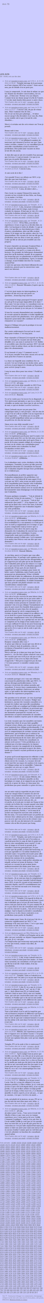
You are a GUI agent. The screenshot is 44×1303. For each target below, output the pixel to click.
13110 (17, 1198)
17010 (7, 1164)
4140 (40, 1265)
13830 (17, 1191)
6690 (19, 1248)
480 (31, 1290)
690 (8, 1290)
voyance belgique (11, 952)
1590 (19, 1284)
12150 (17, 1206)
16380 (33, 1168)
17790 (38, 1155)
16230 (17, 1170)
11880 (22, 1208)
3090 (19, 1273)
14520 (23, 1185)
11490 (7, 1212)
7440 (40, 1242)
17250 (7, 1162)
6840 (40, 1246)
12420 (12, 1204)
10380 (33, 1221)
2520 (14, 1278)
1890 (19, 1282)
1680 (6, 1284)
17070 (38, 1162)
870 (31, 1288)
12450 (7, 1204)
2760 (23, 1275)
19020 (33, 1145)
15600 (2, 1176)
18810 (28, 1147)
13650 (7, 1193)
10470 (17, 1221)
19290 (29, 1143)
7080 (6, 1246)
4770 (36, 1261)
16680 (23, 1166)
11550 (37, 1210)
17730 (7, 1158)
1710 (2, 1284)
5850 (10, 1254)
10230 (17, 1223)
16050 (7, 1172)
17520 (2, 1160)
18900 (12, 1147)
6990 (19, 1246)
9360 (23, 1229)
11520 (2, 1212)
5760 (23, 1254)
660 (11, 1290)
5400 (31, 1256)
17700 (12, 1158)
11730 (7, 1210)
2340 (40, 1278)
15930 (28, 1172)
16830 (38, 1164)
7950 (10, 1240)
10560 (2, 1221)
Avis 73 (5, 4)
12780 (33, 1200)
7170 (36, 1244)
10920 (22, 1216)
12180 (12, 1206)
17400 (23, 1160)
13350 (17, 1195)
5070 (36, 1259)
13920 (2, 1191)
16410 (28, 1168)
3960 (23, 1267)
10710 (17, 1219)
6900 (31, 1246)
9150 (10, 1231)
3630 (27, 1269)
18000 (2, 1155)
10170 (28, 1223)
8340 (40, 1235)
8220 (14, 1238)
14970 (28, 1181)
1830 (27, 1282)
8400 (31, 1235)
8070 (36, 1238)
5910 (2, 1254)
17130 (28, 1162)
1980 (6, 1282)
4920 (14, 1261)
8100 (31, 1238)
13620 (12, 1193)
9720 (14, 1227)
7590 (19, 1242)
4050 (10, 1267)
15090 (7, 1181)
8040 (40, 1238)
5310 (2, 1259)
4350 (10, 1265)
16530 (7, 1168)
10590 (38, 1219)
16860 (33, 1164)
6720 (14, 1248)
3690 (19, 1269)
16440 (23, 1168)
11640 (22, 1210)
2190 (19, 1280)
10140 (33, 1223)
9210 (2, 1231)
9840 (38, 1225)
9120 (14, 1231)
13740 (33, 1191)
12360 (23, 1204)
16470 (17, 1168)
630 (14, 1290)
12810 (28, 1200)
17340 (33, 1160)
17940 (12, 1155)
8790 (19, 1233)
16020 (12, 1172)
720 (4, 1290)
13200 (2, 1198)
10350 (38, 1221)
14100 (12, 1189)
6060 (23, 1252)
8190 (19, 1238)
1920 (14, 1282)
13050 (28, 1198)
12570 (28, 1202)
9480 (6, 1229)
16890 (28, 1164)
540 (24, 1290)
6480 (6, 1250)
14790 (17, 1183)
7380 (6, 1244)
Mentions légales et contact (18, 1300)
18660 (12, 1149)
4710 (2, 1263)
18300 (33, 1151)
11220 (12, 1214)
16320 (2, 1170)
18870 (17, 1147)
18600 (23, 1149)
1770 (36, 1282)
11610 (27, 1210)
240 (14, 1292)
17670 (17, 1158)
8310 (2, 1238)
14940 (33, 1181)
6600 (31, 1248)
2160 (23, 1280)
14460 (33, 1185)
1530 (27, 1284)
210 (17, 1292)
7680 (6, 1242)
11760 (2, 1210)
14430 (38, 1185)
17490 (7, 1160)
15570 (7, 1176)
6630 (27, 1248)
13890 (7, 1191)
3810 (2, 1269)
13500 (33, 1193)
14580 (12, 1185)
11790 (37, 1208)
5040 (40, 1259)
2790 (19, 1275)
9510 (2, 1229)
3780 (6, 1269)
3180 (6, 1273)
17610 (28, 1158)
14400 (2, 1187)
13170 (7, 1198)
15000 (23, 1181)
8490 (19, 1235)
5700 (31, 1254)
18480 (2, 1151)
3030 (27, 1273)
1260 (23, 1286)
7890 (19, 1240)
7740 (40, 1240)
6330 (27, 1250)
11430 (17, 1212)
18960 (2, 1147)
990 (18, 1288)
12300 (33, 1204)
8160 (23, 1238)
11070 (37, 1214)
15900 (33, 1172)
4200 (31, 1265)
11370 (27, 1212)
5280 (6, 1259)
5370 (36, 1256)
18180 (12, 1153)
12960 (2, 1200)
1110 (2, 1288)
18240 (2, 1153)
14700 (33, 1183)
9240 (40, 1229)
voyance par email (18, 104)
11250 (7, 1214)
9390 (19, 1229)
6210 (2, 1252)
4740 (40, 1261)
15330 (7, 1179)
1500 (31, 1284)
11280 (2, 1214)
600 (17, 1290)
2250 (10, 1280)
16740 (12, 1166)
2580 (6, 1278)
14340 (12, 1187)
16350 (38, 1168)
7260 (23, 1244)
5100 (31, 1259)
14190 (38, 1187)
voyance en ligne (32, 104)
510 (27, 1290)
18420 (12, 1151)
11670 (17, 1210)
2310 (2, 1280)
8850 (10, 1233)
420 (37, 1290)
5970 (36, 1252)
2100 (31, 1280)
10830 (38, 1216)
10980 (12, 1216)
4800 (31, 1261)
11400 (22, 1212)
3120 (14, 1273)
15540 (12, 1176)
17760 (2, 1158)
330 (4, 1292)
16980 (12, 1164)
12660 (12, 1202)
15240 (23, 1179)
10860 (33, 1216)
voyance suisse (32, 950)
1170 (35, 1286)
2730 (27, 1275)
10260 (12, 1223)
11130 (27, 1214)
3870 (35, 1267)
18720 (2, 1149)
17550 (38, 1158)
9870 (34, 1225)
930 (24, 1288)
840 (34, 1288)
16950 (17, 1164)
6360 (23, 1250)
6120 (14, 1252)
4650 (10, 1263)
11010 (7, 1216)
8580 (6, 1235)
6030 (27, 1252)
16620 (33, 1166)
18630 (17, 1149)
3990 (19, 1267)
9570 (36, 1227)
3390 (19, 1271)
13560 (23, 1193)
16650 (28, 1166)
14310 (17, 1187)
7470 (36, 1242)
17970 (7, 1155)
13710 (38, 1191)
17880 (23, 1155)
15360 (2, 1179)
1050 (10, 1288)
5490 (19, 1256)
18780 (33, 1147)
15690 (28, 1174)
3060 (23, 1273)
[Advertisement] (19, 23)
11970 (7, 1208)
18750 (38, 1147)
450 (34, 1290)
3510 (2, 1271)
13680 (2, 1193)
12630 (17, 1202)
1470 (36, 1284)
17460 (12, 1160)
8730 (27, 1233)
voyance (30, 102)
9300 (31, 1229)
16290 (7, 1170)
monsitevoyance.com (19, 81)
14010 (28, 1189)
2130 (27, 1280)
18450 (7, 1151)
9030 (27, 1231)
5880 (6, 1254)
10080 (2, 1225)
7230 (27, 1244)
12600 (23, 1202)
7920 (14, 1240)
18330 (28, 1151)
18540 (33, 1149)
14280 (23, 1187)
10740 (12, 1219)
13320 (23, 1195)
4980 (6, 1261)
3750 (10, 1269)
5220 (14, 1259)
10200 (23, 1223)
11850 (27, 1208)
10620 (33, 1219)
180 (21, 1292)
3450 (10, 1271)
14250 (28, 1187)
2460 (23, 1278)
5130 (27, 1259)
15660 (33, 1174)
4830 (27, 1261)
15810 (7, 1174)
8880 (6, 1233)
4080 (6, 1267)
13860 (12, 1191)
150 (24, 1292)
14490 (28, 1185)
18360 (23, 1151)
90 (30, 1292)
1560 (23, 1284)
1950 (10, 1282)
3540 (40, 1269)
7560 (23, 1242)
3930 (27, 1267)
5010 (2, 1261)
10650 (28, 1219)
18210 (7, 1153)
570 (21, 1290)
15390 (38, 1176)
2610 (2, 1278)
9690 (19, 1227)
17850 (28, 1155)
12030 (38, 1206)
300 (8, 1292)
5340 (40, 1256)
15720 (23, 1174)
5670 (36, 1254)
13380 (12, 1195)
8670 (36, 1233)
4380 (6, 1265)
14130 (7, 1189)
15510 (17, 1176)
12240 (2, 1206)
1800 (31, 1282)
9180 (6, 1231)
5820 (14, 1254)
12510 (38, 1202)
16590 (38, 1166)
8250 (10, 1238)
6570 (36, 1248)
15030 (17, 1181)
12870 (17, 1200)
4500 (31, 1263)
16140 (33, 1170)
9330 (27, 1229)
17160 (23, 1162)
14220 (33, 1187)
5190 (19, 1259)
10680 (23, 1219)
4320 (14, 1265)
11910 (17, 1208)
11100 (32, 1214)
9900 (30, 1225)
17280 (2, 1162)
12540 (33, 1202)
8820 (14, 1233)
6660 (23, 1248)
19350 (18, 1143)
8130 (27, 1238)
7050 (10, 1246)
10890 (28, 1216)
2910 (2, 1275)
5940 (40, 1252)
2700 (31, 1275)
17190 (17, 1162)
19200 (2, 1145)
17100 (33, 1162)
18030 (38, 1153)
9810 (2, 1227)
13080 (23, 1198)
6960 (23, 1246)
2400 (31, 1278)
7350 (10, 1244)
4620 (14, 1263)
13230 (38, 1195)
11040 (2, 1216)
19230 (39, 1143)
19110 (17, 1145)
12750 (38, 1200)
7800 (31, 1240)
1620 (14, 1284)
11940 (12, 1208)
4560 (23, 1263)
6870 (35, 1246)
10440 (23, 1221)
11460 (12, 1212)
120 (27, 1292)
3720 (14, 1269)
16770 (7, 1166)
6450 (10, 1250)
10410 (28, 1221)
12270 (38, 1204)
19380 (13, 1143)
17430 (17, 1160)
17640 (23, 1158)
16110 (38, 1170)
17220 (12, 1162)
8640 (40, 1233)
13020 (33, 1198)
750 (1, 1290)
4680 (6, 1263)
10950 (17, 1216)
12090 (28, 1206)
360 (1, 1292)
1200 (31, 1286)
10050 (7, 1225)
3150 (10, 1273)
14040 (23, 1189)
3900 (31, 1267)
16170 (28, 1170)
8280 (6, 1238)
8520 (14, 1235)
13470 (38, 1193)
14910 (38, 1181)
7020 (14, 1246)
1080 (6, 1288)
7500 (31, 1242)
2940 (40, 1273)
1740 (40, 1282)
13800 (23, 1191)
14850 (7, 1183)
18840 (23, 1147)
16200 (23, 1170)
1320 (14, 1286)
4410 (2, 1265)
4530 (27, 1263)
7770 (36, 1240)
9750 (10, 1227)
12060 (33, 1206)
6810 (2, 1248)
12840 (23, 1200)
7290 (19, 1244)
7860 (23, 1240)
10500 (12, 1221)
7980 (6, 1240)
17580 (33, 1158)
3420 (14, 1271)
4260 (23, 1265)
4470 (36, 1263)
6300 (31, 1250)
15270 (17, 1179)
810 (37, 1288)
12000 (2, 1208)
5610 (2, 1256)
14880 (2, 1183)
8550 (10, 1235)
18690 (7, 1149)
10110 (38, 1223)
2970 (36, 1273)
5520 (14, 1256)
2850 (10, 1275)
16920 (23, 1164)
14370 (7, 1187)
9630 (27, 1227)
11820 (32, 1208)
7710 (2, 1242)
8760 (23, 1233)
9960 (21, 1225)
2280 (6, 1280)
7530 (27, 1242)
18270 (38, 1151)
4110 (2, 1267)
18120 (23, 1153)
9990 (17, 1225)
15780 (12, 1174)
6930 (27, 1246)
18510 (38, 1149)
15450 (28, 1176)
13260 (33, 1195)
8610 (2, 1235)
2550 (10, 1278)
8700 (31, 1233)
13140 (12, 1198)
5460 (23, 1256)
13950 (38, 1189)
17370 (28, 1160)
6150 (10, 1252)
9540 (40, 1227)
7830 (27, 1240)
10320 (2, 1223)
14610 (7, 1185)
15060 (12, 1181)
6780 (6, 1248)
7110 (2, 1246)
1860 (23, 1282)
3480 (6, 1271)
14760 (23, 1183)
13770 (28, 1191)
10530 (7, 1221)
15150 (38, 1179)
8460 (23, 1235)
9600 (31, 1227)
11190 (17, 1214)
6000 (31, 1252)
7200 (31, 1244)
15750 (17, 1174)
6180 (6, 1252)
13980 (33, 1189)
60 (33, 1292)
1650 (10, 1284)
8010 (2, 1240)
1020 (14, 1288)
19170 (7, 1145)
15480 (23, 1176)
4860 (23, 1261)
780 (41, 1288)
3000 (31, 1273)
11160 (22, 1214)
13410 (7, 1195)
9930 (26, 1225)
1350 (10, 1286)
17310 (38, 1160)
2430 (27, 1278)
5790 (19, 1254)
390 (40, 1290)
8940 (40, 1231)
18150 (17, 1153)
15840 (2, 1174)
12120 (23, 1206)
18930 (7, 1147)
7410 (2, 1244)
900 (28, 1288)
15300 (12, 1179)
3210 (2, 1273)
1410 (2, 1286)
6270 (36, 1250)
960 (21, 1288)
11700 (12, 1210)
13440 (2, 1195)
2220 (14, 1280)
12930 (7, 1200)
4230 (27, 1265)
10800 (2, 1219)
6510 (2, 1250)
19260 (34, 1143)
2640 (40, 1275)
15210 (28, 1179)
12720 (2, 1202)
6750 (10, 1248)
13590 (17, 1193)
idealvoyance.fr (17, 933)
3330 (27, 1271)
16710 (17, 1166)
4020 (14, 1267)
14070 (17, 1189)
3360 (23, 1271)
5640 (40, 1254)
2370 (36, 1278)
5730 (27, 1254)
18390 (17, 1151)
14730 (28, 1183)
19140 (12, 1145)
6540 (40, 1248)
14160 (2, 1189)
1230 (27, 1286)
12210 (7, 1206)
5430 (27, 1256)
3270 (36, 1271)
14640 (2, 1185)
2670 (36, 1275)
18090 (28, 1153)
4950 (10, 1261)
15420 (33, 1176)
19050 (28, 1145)
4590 (19, 1263)
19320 (24, 1143)
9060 (23, 1231)
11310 (37, 1212)
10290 (7, 1223)
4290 (19, 1265)
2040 (40, 1280)
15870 (38, 1172)
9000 (31, 1231)
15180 (33, 1179)
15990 (17, 1172)
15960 (23, 1172)
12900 (12, 1200)
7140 (40, 1244)
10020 (12, 1225)
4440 (40, 1263)
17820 (33, 1155)
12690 (7, 1202)
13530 (28, 1193)
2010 (2, 1282)
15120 (2, 1181)
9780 (6, 1227)
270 (11, 1292)
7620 (14, 1242)
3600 (31, 1269)
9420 (14, 1229)
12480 (2, 1204)
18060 (33, 1153)
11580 (32, 1210)
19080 (23, 1145)
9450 (10, 1229)
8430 (27, 1235)
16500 (12, 1168)
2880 (6, 1275)
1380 (6, 1286)
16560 (2, 1168)
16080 (2, 1172)
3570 (36, 1269)
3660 (23, 1269)
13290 (28, 1195)
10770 (7, 1219)
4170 (36, 1265)
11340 (32, 1212)
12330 (28, 1204)
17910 (17, 1155)
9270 (36, 1229)
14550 (17, 1185)
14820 (12, 1183)
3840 (40, 1267)
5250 (10, 1259)
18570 (28, 1149)
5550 (10, 1256)
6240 (40, 1250)
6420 (14, 1250)
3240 (40, 1271)
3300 (31, 1271)
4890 (19, 1261)
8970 (36, 1231)
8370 (36, 1235)
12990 (38, 1198)
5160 (23, 1259)
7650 (10, 1242)
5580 (6, 1256)
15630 (38, 1174)
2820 (14, 1275)
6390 (19, 1250)
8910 (2, 1233)
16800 (2, 1166)
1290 (19, 1286)
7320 (14, 1244)
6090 (19, 1252)
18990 (38, 1145)
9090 (19, 1231)
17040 (2, 1164)
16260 (12, 1170)
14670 (38, 1183)
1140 (40, 1286)
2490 (19, 1278)
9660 (23, 1227)
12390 (17, 1204)
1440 (40, 1284)
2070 (36, 1280)
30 (35, 1292)
